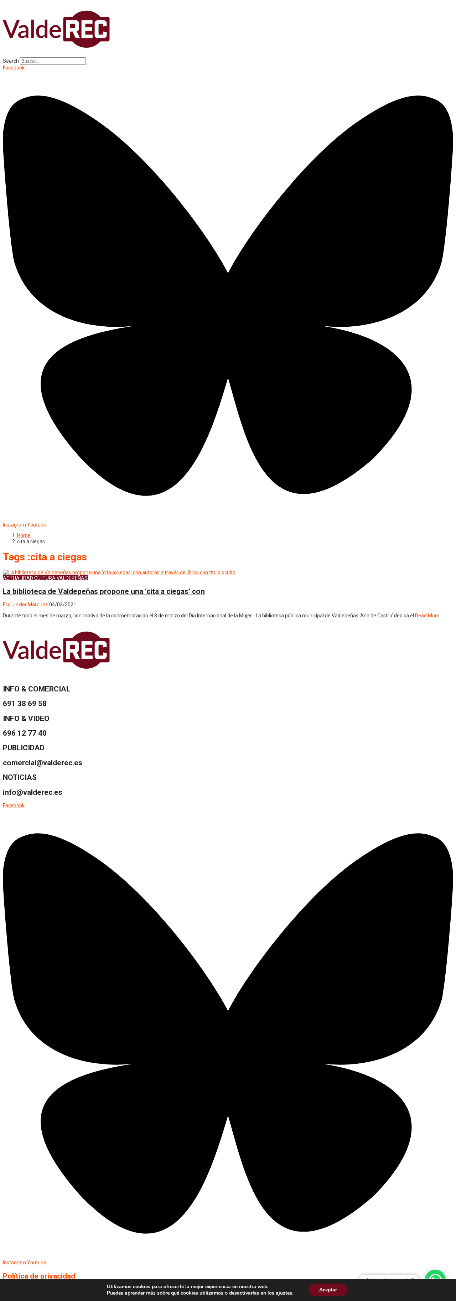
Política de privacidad (39, 1276)
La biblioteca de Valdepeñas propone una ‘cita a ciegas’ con (104, 591)
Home (24, 535)
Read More (427, 615)
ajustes (284, 1293)
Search (11, 61)
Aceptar (328, 1289)
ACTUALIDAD (18, 578)
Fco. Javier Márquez (25, 604)
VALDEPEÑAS (72, 578)
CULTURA (45, 578)
